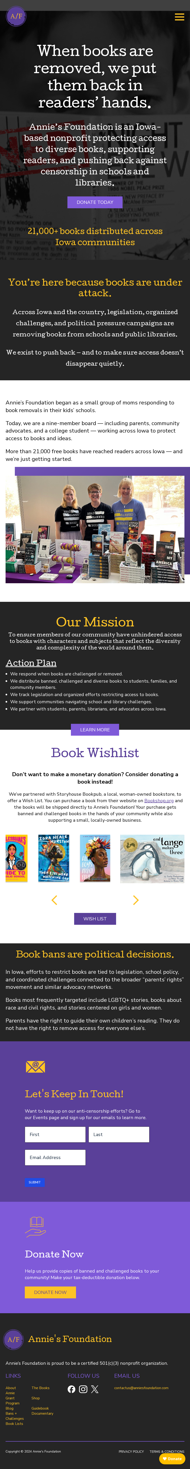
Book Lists (14, 1423)
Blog (9, 1408)
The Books (41, 1388)
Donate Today (95, 202)
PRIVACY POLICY (131, 1451)
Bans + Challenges (15, 1416)
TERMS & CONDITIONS (166, 1451)
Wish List (95, 919)
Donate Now (50, 1292)
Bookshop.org (159, 801)
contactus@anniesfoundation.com (141, 1388)
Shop (36, 1398)
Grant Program (12, 1401)
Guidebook (40, 1408)
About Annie (11, 1390)
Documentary (42, 1413)
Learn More (95, 730)
